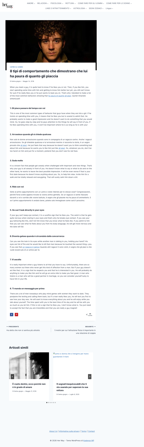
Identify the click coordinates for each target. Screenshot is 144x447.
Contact (91, 431)
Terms (83, 431)
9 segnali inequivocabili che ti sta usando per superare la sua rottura (72, 387)
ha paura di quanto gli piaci (59, 96)
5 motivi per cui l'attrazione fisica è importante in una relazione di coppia (75, 330)
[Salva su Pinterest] (16, 314)
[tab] (46, 402)
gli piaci (23, 145)
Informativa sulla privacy (69, 431)
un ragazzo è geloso (31, 247)
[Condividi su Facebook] (11, 314)
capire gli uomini (16, 67)
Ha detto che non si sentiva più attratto (23, 328)
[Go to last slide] (12, 376)
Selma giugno (16, 81)
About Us (53, 431)
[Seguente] (89, 376)
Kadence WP (88, 441)
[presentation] (29, 365)
